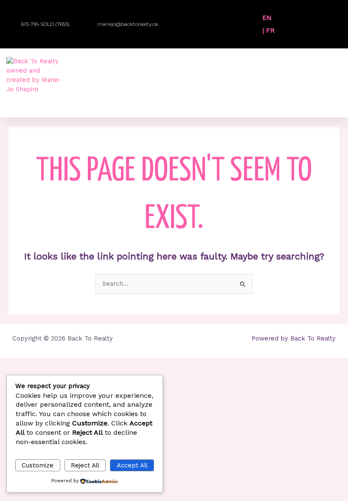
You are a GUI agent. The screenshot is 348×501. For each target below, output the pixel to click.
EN (267, 18)
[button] (285, 18)
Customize (37, 465)
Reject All (85, 465)
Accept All (132, 465)
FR (270, 30)
